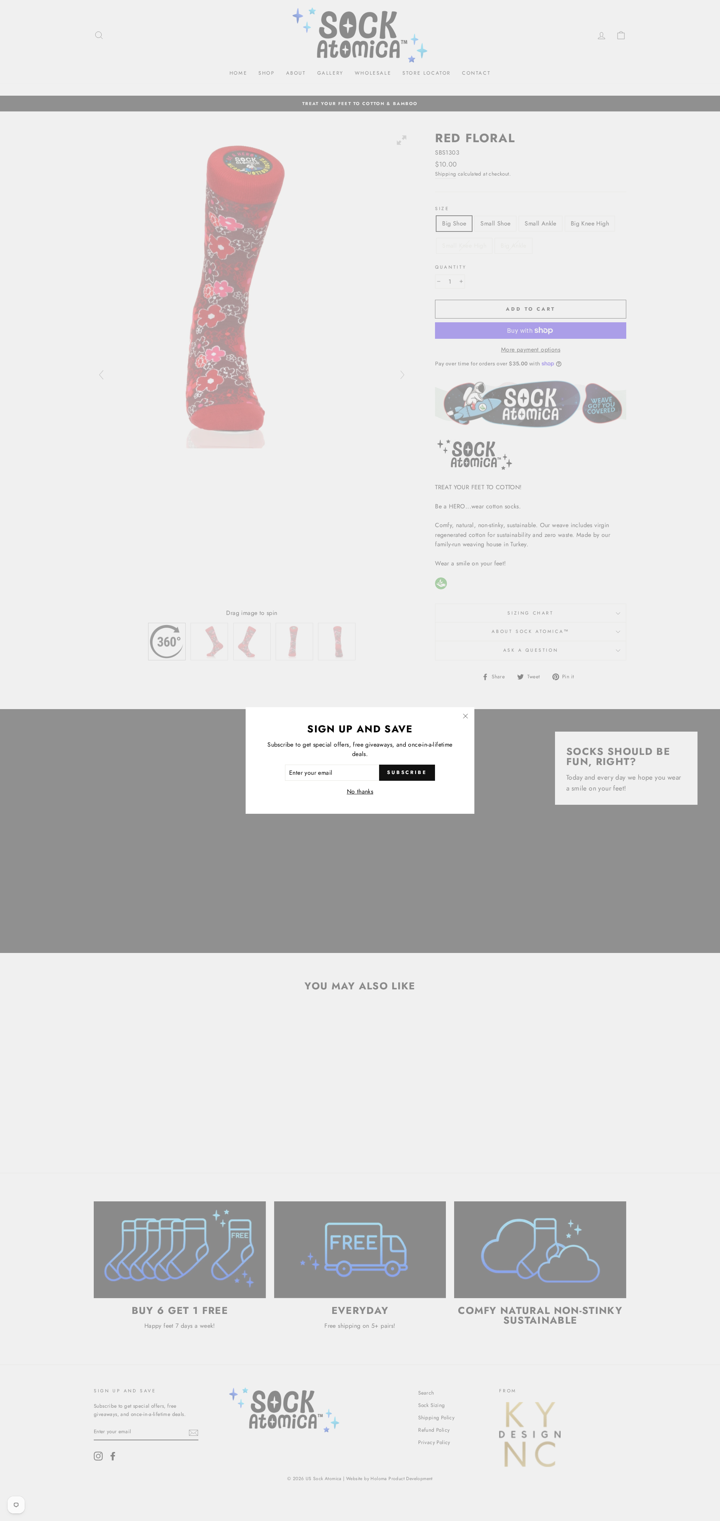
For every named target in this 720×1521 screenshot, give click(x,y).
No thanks (360, 791)
